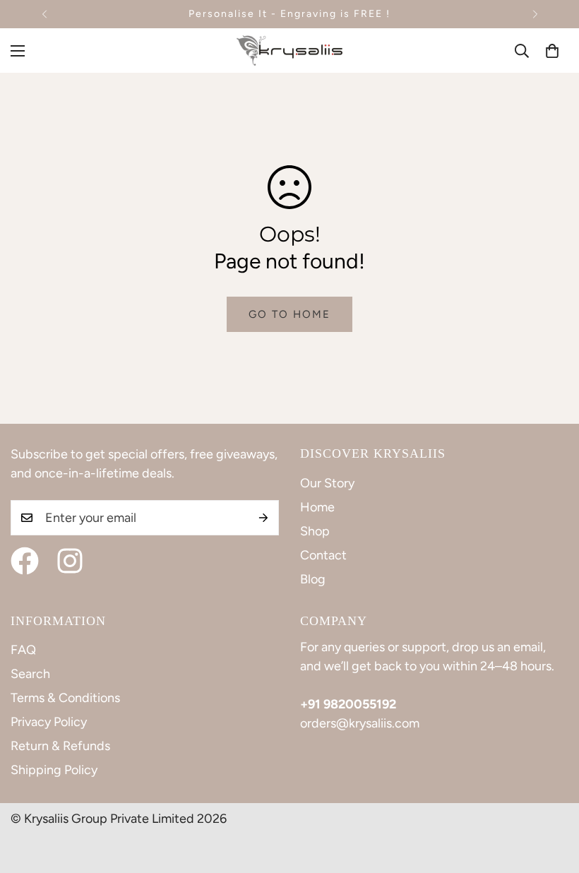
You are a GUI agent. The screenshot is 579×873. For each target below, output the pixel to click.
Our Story (327, 483)
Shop (315, 531)
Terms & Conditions (65, 698)
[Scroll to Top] (551, 796)
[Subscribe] (263, 517)
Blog (313, 579)
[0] (552, 51)
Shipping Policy (54, 770)
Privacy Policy (49, 722)
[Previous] (44, 14)
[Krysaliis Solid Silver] (289, 50)
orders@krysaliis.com (359, 723)
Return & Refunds (60, 746)
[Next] (535, 14)
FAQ (23, 650)
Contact (323, 555)
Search (30, 674)
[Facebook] (25, 561)
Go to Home (289, 314)
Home (317, 507)
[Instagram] (70, 561)
